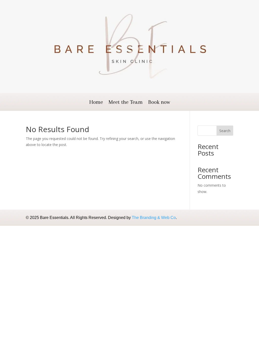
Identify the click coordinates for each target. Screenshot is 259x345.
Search (224, 130)
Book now (159, 102)
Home (96, 102)
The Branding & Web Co (154, 217)
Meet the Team (126, 102)
